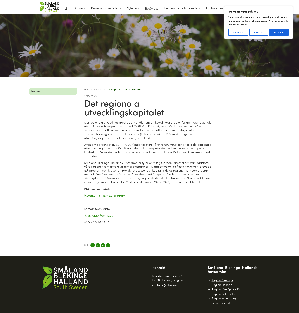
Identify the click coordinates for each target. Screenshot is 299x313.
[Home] (66, 8)
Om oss (78, 8)
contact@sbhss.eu (164, 285)
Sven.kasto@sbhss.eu (98, 215)
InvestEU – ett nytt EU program (105, 195)
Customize (238, 32)
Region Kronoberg (224, 298)
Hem (86, 89)
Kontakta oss (214, 8)
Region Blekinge (222, 280)
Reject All (258, 32)
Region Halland (222, 285)
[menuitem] (66, 9)
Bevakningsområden (105, 8)
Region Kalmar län (224, 294)
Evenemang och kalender (181, 8)
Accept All (279, 32)
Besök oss (151, 8)
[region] (258, 22)
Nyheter (132, 8)
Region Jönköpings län (226, 289)
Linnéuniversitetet (223, 303)
